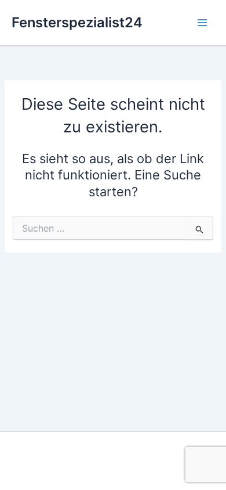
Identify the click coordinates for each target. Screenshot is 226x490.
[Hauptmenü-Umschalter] (202, 22)
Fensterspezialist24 (77, 22)
